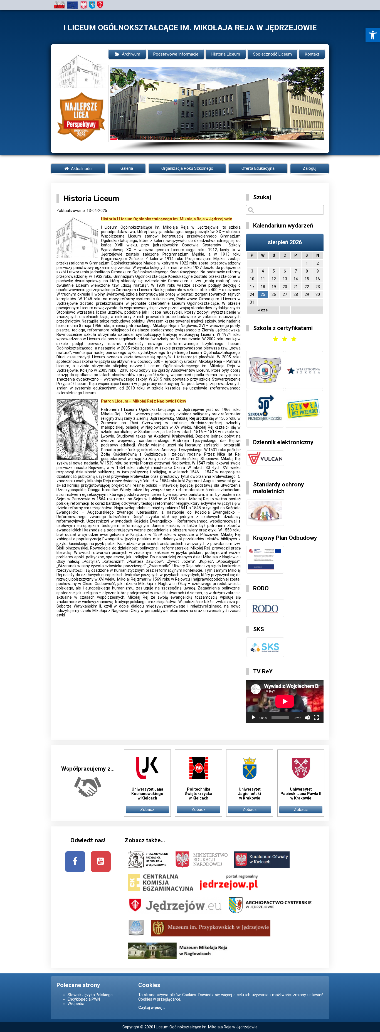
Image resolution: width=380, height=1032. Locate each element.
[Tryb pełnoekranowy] (316, 717)
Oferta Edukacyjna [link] (258, 168)
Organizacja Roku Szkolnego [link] (187, 168)
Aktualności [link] (81, 168)
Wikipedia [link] (76, 1003)
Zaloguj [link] (309, 168)
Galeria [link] (126, 168)
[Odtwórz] (253, 717)
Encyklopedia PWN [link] (84, 999)
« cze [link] (263, 310)
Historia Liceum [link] (225, 54)
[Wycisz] (307, 717)
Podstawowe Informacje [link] (175, 54)
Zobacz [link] (147, 809)
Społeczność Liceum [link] (272, 54)
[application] (285, 701)
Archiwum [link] (131, 54)
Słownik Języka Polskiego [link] (90, 995)
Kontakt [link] (312, 54)
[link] (373, 35)
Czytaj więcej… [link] (151, 1007)
